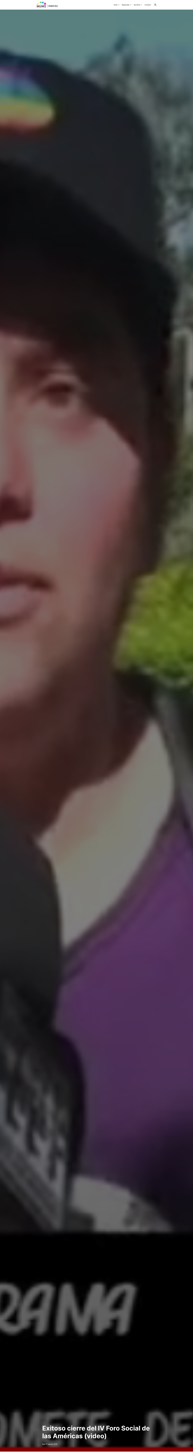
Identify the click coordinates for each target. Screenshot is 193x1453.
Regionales (125, 5)
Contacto (148, 5)
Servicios (137, 5)
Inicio (116, 5)
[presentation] (119, 5)
